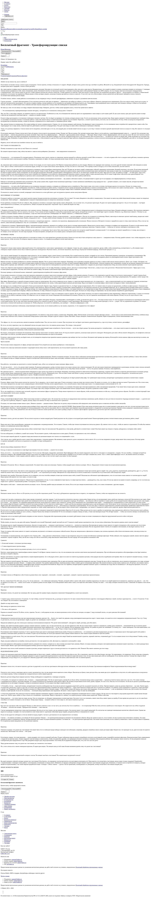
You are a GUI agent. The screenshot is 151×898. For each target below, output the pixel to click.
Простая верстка (9, 798)
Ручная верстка (8, 799)
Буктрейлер (7, 801)
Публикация (8, 807)
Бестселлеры (17, 29)
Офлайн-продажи (9, 796)
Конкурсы (7, 7)
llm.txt (6, 827)
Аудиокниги (8, 835)
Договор (6, 826)
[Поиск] (2, 25)
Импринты (10, 29)
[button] (75, 25)
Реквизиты (7, 824)
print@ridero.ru (18, 861)
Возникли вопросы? (10, 819)
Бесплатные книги (9, 838)
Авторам (6, 8)
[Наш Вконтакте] (5, 891)
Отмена (11, 779)
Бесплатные (24, 29)
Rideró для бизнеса (9, 809)
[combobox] (75, 23)
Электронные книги (10, 833)
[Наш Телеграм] (5, 893)
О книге (3, 76)
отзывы (8, 76)
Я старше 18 (4, 779)
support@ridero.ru (17, 859)
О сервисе (7, 3)
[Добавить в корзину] (7, 55)
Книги (6, 818)
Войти (3, 21)
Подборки (36, 29)
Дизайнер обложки (10, 804)
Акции (6, 11)
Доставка (7, 843)
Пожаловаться (5, 74)
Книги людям (43, 29)
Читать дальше (5, 876)
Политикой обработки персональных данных (89, 867)
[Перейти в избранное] (2, 31)
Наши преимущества (10, 823)
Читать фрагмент (6, 53)
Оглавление (13, 76)
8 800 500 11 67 (5, 853)
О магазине (7, 816)
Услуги (6, 5)
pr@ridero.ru (10, 864)
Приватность (8, 821)
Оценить (11, 66)
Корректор (7, 803)
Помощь (6, 14)
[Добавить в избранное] (2, 68)
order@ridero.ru (21, 862)
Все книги (4, 29)
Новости (6, 10)
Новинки (7, 836)
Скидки (30, 29)
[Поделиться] (2, 71)
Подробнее (4, 65)
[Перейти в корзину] (4, 31)
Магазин (6, 2)
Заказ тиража (8, 806)
